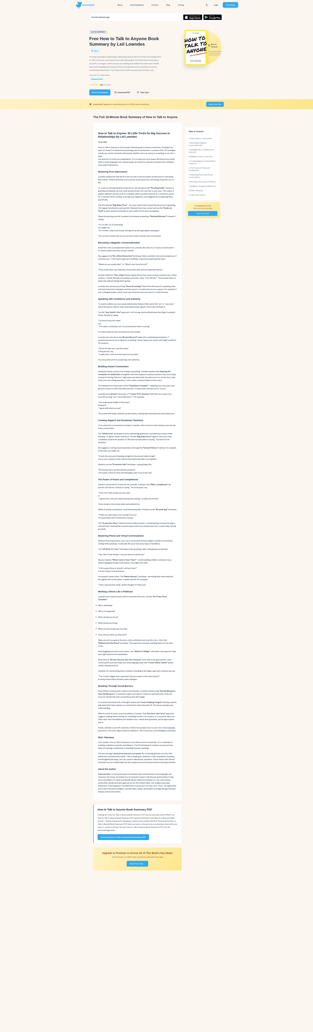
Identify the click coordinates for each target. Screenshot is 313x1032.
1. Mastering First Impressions (200, 138)
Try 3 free (230, 5)
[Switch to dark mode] (206, 4)
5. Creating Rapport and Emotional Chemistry (202, 162)
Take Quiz (144, 92)
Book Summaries (137, 5)
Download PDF (124, 92)
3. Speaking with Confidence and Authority (201, 151)
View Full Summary (100, 92)
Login (216, 5)
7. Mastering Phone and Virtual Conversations (201, 176)
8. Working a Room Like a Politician (202, 182)
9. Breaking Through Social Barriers (202, 186)
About (120, 5)
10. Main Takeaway (196, 190)
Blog (168, 5)
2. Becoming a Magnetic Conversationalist (198, 144)
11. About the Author (197, 195)
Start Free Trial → (137, 864)
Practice (154, 5)
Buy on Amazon (214, 45)
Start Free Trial (215, 104)
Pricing (181, 5)
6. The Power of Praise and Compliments (199, 169)
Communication (97, 79)
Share (96, 51)
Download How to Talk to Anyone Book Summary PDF (123, 837)
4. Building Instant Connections (201, 156)
